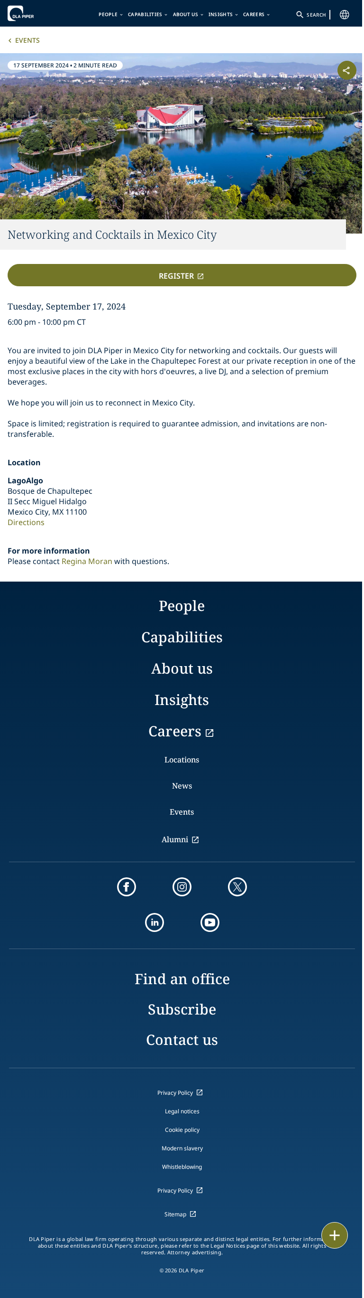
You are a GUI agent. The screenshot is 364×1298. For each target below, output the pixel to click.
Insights (221, 14)
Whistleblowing (182, 1167)
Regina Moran (87, 561)
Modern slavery (182, 1148)
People (108, 14)
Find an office (182, 978)
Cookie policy (182, 1130)
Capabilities (145, 14)
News (182, 786)
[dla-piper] (36, 13)
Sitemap (175, 1214)
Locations (181, 759)
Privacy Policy (175, 1093)
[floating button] (334, 1235)
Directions (26, 522)
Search (316, 14)
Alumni (175, 839)
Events (27, 40)
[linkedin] (154, 922)
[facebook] (126, 886)
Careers (253, 14)
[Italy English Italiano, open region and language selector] (344, 14)
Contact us (182, 1039)
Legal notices (182, 1111)
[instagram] (182, 886)
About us (185, 14)
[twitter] (237, 886)
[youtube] (209, 922)
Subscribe (182, 1009)
